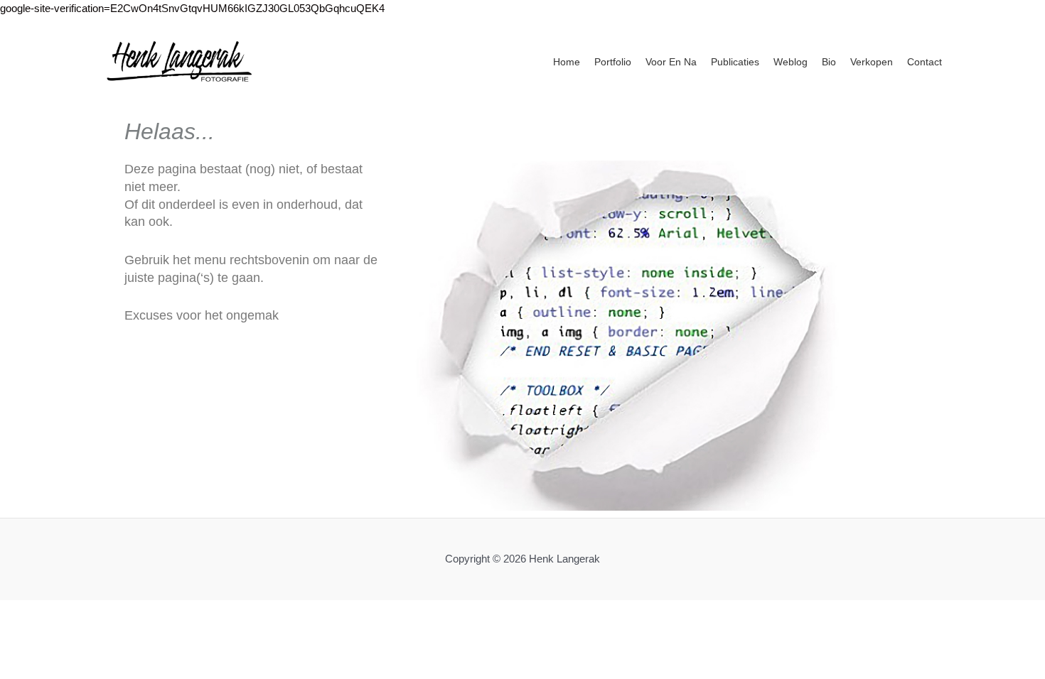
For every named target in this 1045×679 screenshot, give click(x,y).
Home (566, 61)
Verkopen (871, 61)
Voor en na (671, 61)
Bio (829, 61)
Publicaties (735, 61)
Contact (924, 61)
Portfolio (612, 61)
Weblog (790, 61)
